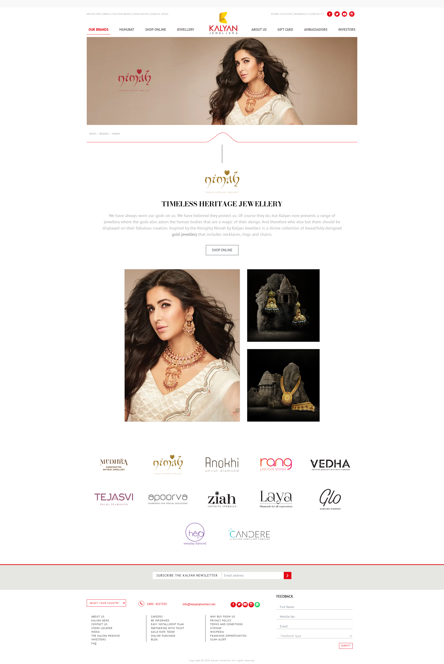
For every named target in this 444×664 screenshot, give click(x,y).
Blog (154, 639)
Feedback (300, 14)
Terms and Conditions (226, 624)
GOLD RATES (140, 14)
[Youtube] (344, 14)
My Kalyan (94, 14)
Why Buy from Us (222, 616)
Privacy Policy (220, 620)
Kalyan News (122, 14)
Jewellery (185, 30)
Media (107, 14)
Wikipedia (217, 631)
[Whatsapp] (257, 604)
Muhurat (126, 30)
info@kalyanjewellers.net (198, 604)
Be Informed (160, 620)
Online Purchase (163, 635)
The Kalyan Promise (105, 635)
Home (92, 133)
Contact (315, 14)
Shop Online (155, 30)
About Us (259, 30)
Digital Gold (159, 14)
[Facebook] (329, 14)
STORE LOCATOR (281, 14)
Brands (103, 133)
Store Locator (102, 628)
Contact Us (99, 624)
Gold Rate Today (163, 631)
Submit (346, 645)
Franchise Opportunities (228, 635)
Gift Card (285, 30)
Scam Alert (218, 639)
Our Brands (98, 30)
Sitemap (216, 628)
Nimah (220, 228)
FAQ (94, 643)
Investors (346, 30)
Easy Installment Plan (167, 624)
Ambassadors (315, 30)
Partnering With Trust (167, 628)
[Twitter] (337, 14)
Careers (157, 616)
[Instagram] (352, 14)
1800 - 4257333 (156, 604)
